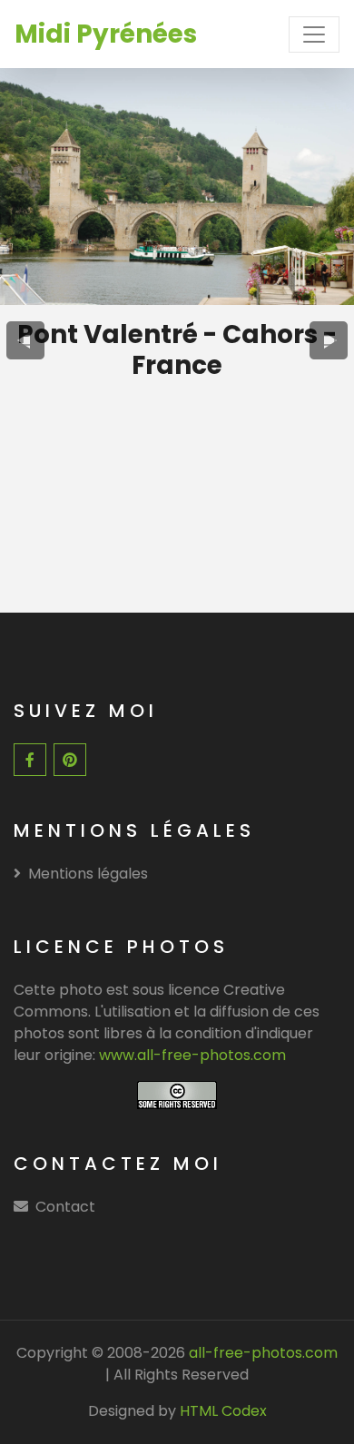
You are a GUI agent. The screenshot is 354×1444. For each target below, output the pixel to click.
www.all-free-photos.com (192, 1055)
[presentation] (25, 340)
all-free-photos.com (261, 1352)
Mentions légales (88, 873)
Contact (65, 1206)
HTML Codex (223, 1410)
